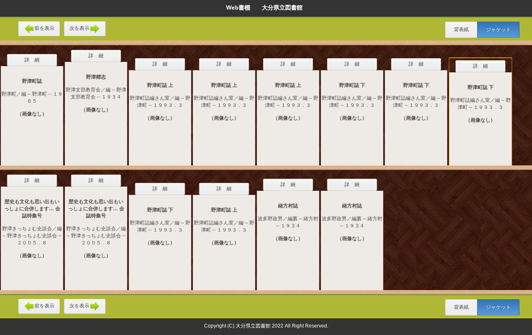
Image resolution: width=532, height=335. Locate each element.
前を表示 (44, 28)
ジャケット (498, 29)
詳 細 (32, 60)
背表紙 (461, 29)
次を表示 (79, 28)
